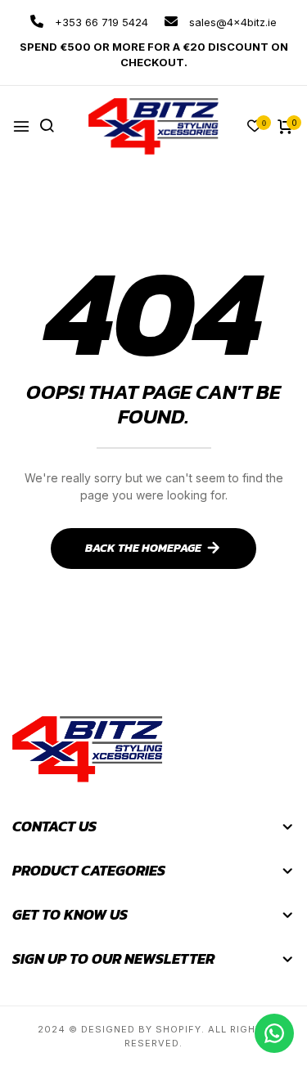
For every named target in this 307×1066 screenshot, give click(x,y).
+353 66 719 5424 (100, 22)
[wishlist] (254, 127)
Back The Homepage (143, 548)
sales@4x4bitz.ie (231, 22)
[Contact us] (274, 1033)
